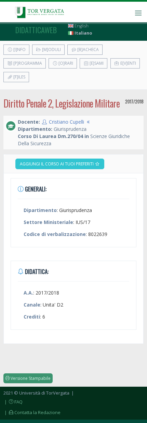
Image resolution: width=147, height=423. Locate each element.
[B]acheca (87, 49)
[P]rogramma (27, 63)
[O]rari (65, 63)
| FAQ (13, 402)
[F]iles (18, 77)
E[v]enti (127, 63)
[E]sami (96, 63)
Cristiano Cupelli (66, 122)
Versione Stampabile (30, 378)
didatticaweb (36, 29)
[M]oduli (51, 49)
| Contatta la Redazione (32, 412)
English (81, 26)
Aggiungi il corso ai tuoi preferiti (57, 164)
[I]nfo (19, 49)
